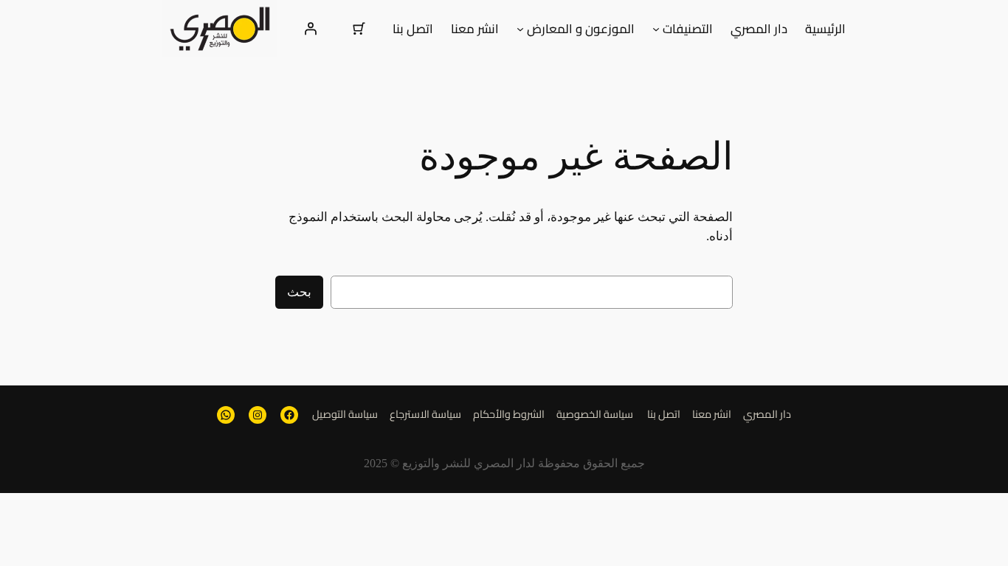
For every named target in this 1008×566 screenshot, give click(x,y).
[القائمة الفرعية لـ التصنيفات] (656, 28)
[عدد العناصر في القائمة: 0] (359, 28)
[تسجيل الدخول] (310, 28)
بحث (299, 292)
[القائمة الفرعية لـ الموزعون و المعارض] (520, 28)
